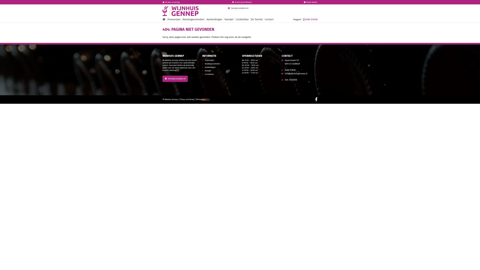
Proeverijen (209, 60)
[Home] (164, 19)
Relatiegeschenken (212, 64)
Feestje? (208, 71)
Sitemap (199, 99)
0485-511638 (311, 19)
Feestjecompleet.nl (239, 8)
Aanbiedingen (210, 67)
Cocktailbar (209, 74)
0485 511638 (290, 70)
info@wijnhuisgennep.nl (296, 73)
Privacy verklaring (187, 99)
